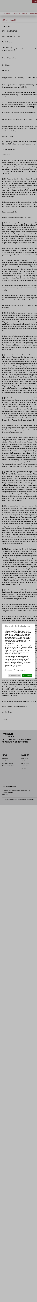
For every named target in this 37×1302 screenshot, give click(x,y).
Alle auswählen (27, 675)
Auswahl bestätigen (14, 675)
